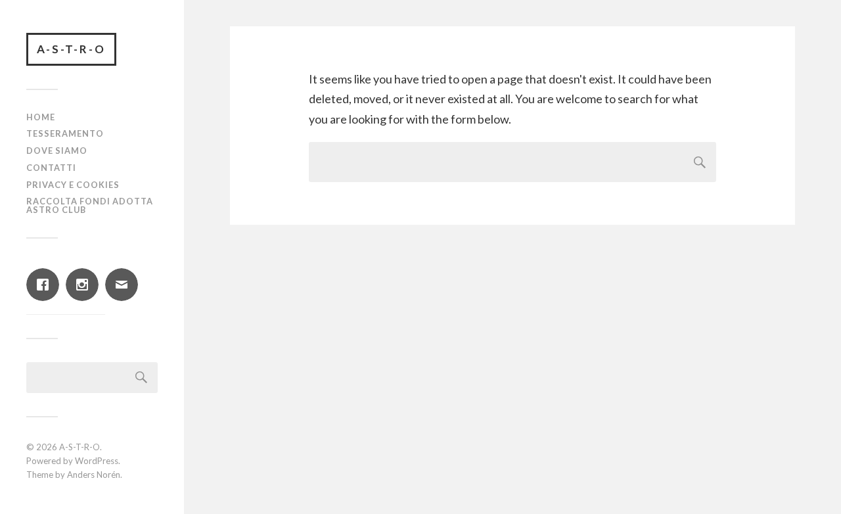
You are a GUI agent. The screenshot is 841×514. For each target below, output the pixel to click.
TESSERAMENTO (65, 133)
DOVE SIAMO (56, 150)
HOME (40, 117)
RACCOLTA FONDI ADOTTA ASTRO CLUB (89, 205)
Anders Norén (93, 474)
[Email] (125, 284)
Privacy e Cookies (73, 184)
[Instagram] (85, 284)
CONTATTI (51, 167)
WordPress (96, 461)
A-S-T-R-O (71, 49)
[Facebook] (46, 284)
